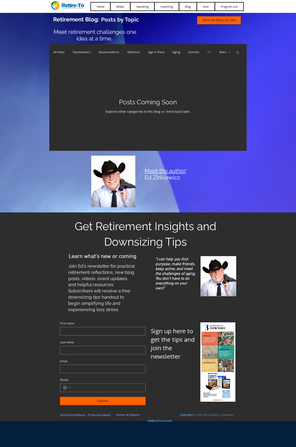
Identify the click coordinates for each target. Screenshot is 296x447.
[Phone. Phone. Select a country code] (67, 387)
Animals (193, 52)
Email (63, 361)
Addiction (133, 52)
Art (209, 52)
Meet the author (165, 171)
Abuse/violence (109, 52)
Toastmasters (82, 52)
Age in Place (156, 52)
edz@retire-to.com (159, 421)
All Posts (59, 52)
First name (67, 323)
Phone (64, 380)
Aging (176, 52)
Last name (67, 342)
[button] (237, 53)
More (222, 52)
